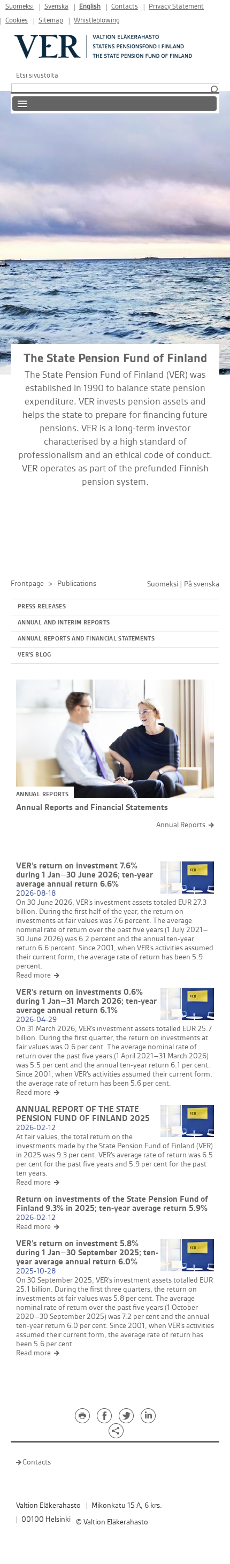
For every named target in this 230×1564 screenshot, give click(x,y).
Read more (33, 975)
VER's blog (34, 655)
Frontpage (27, 583)
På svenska (201, 584)
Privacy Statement (176, 6)
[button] (214, 89)
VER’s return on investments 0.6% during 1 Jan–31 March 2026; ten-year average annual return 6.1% (86, 1001)
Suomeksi (19, 6)
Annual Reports (180, 825)
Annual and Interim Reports (64, 623)
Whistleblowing (97, 20)
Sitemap (51, 20)
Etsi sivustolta (37, 75)
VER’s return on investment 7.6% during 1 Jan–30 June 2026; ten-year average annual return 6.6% (84, 875)
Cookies (16, 20)
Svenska (56, 6)
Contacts (124, 6)
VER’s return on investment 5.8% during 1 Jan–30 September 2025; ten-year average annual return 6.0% (87, 1253)
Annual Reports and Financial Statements (86, 639)
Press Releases (42, 607)
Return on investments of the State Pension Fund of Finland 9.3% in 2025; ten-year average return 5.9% (112, 1204)
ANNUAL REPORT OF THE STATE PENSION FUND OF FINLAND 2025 (83, 1114)
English (90, 6)
